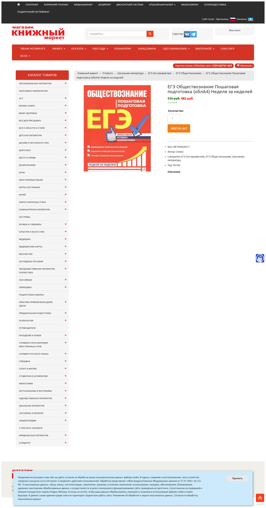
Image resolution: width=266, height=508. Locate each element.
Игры (43, 172)
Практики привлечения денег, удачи (43, 303)
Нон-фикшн (43, 279)
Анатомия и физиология (33, 91)
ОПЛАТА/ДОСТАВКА (215, 4)
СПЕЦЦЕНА (43, 361)
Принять (237, 478)
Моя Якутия (43, 254)
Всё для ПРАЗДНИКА (43, 120)
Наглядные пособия (43, 261)
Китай (43, 194)
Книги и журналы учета (43, 202)
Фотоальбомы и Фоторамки (43, 390)
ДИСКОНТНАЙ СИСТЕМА (129, 4)
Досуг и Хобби (43, 157)
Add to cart (179, 128)
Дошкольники (43, 165)
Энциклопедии (43, 420)
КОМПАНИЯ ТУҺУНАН (56, 4)
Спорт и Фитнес (43, 368)
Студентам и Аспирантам (43, 376)
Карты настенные (43, 187)
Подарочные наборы (31, 295)
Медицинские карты (43, 246)
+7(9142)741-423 (222, 65)
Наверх (260, 504)
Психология (43, 320)
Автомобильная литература (43, 83)
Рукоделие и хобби (43, 335)
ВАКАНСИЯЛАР (189, 4)
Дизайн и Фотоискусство (43, 142)
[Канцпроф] (260, 258)
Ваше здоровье (43, 113)
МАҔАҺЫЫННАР (83, 4)
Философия (43, 383)
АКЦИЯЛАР (104, 4)
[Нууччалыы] (232, 20)
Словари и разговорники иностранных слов (43, 344)
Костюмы (24, 217)
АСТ (43, 98)
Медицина (43, 239)
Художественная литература (43, 398)
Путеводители (27, 328)
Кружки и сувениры (43, 224)
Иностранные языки (43, 179)
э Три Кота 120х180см (30, 428)
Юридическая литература (43, 435)
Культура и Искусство (43, 231)
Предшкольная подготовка (43, 313)
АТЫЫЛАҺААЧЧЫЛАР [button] (161, 4)
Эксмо (176, 165)
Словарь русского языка (43, 353)
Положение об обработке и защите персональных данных (143, 495)
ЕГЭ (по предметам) (192, 156)
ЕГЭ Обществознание (218, 156)
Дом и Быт (43, 150)
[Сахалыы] (250, 20)
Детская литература (43, 135)
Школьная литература (43, 405)
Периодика (43, 287)
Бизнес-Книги (43, 105)
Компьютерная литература (43, 209)
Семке (179, 151)
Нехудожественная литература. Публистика (43, 270)
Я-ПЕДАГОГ (43, 442)
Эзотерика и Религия (43, 413)
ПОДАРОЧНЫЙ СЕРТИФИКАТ (33, 11)
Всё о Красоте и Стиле (43, 127)
